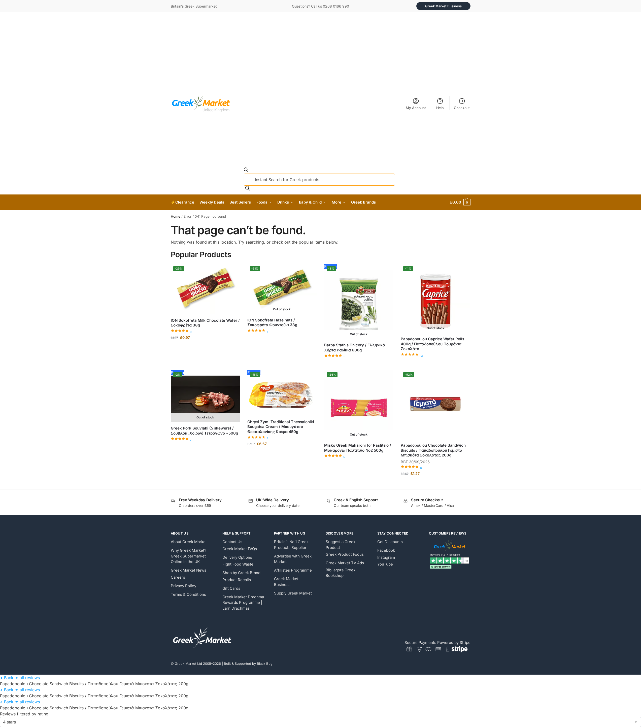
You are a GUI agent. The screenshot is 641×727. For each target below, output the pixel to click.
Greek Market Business (443, 6)
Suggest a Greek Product (340, 544)
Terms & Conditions (188, 594)
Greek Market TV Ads (345, 562)
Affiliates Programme (293, 570)
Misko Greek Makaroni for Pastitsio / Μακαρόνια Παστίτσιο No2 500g (357, 448)
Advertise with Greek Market (293, 559)
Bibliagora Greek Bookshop (340, 573)
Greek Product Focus (345, 554)
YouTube (385, 564)
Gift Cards (231, 588)
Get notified (282, 339)
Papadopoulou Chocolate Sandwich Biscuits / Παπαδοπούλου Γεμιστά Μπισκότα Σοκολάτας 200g (433, 450)
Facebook (386, 550)
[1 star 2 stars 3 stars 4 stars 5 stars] (320, 721)
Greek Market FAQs (239, 548)
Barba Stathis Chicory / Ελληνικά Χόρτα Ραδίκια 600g (354, 347)
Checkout (462, 108)
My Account (416, 108)
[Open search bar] (246, 170)
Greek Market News (188, 570)
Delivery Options (237, 557)
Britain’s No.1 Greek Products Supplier (291, 544)
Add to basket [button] (205, 348)
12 (421, 355)
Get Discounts (390, 541)
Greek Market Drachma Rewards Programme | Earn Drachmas (243, 602)
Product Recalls (236, 579)
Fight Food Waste (237, 564)
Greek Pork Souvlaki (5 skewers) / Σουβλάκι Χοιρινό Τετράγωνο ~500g (204, 431)
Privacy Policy (183, 585)
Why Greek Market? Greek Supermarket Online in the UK (188, 556)
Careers (178, 577)
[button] (460, 202)
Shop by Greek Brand (241, 572)
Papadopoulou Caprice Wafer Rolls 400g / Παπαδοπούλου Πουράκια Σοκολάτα (432, 344)
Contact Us (232, 541)
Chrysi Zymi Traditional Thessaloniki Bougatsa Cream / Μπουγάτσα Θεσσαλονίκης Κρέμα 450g (280, 426)
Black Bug (265, 664)
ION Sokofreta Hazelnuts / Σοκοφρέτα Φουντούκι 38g (272, 322)
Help (440, 108)
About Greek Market (189, 541)
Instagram (386, 557)
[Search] (247, 189)
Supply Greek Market (293, 593)
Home (175, 216)
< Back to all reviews (20, 677)
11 (344, 356)
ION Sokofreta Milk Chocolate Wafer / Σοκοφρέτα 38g (205, 323)
